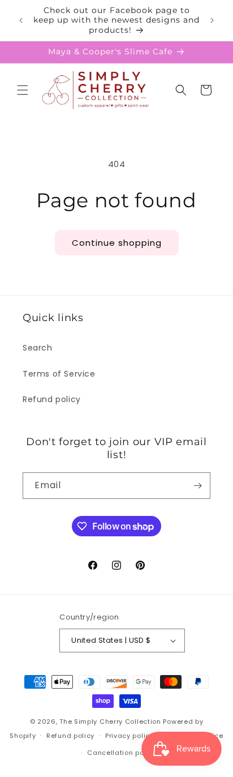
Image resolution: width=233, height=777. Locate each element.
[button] (22, 90)
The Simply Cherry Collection (110, 721)
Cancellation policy (121, 752)
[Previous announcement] (20, 20)
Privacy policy (129, 735)
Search (38, 347)
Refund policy (52, 399)
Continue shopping (117, 243)
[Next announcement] (212, 20)
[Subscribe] (197, 485)
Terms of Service (59, 373)
